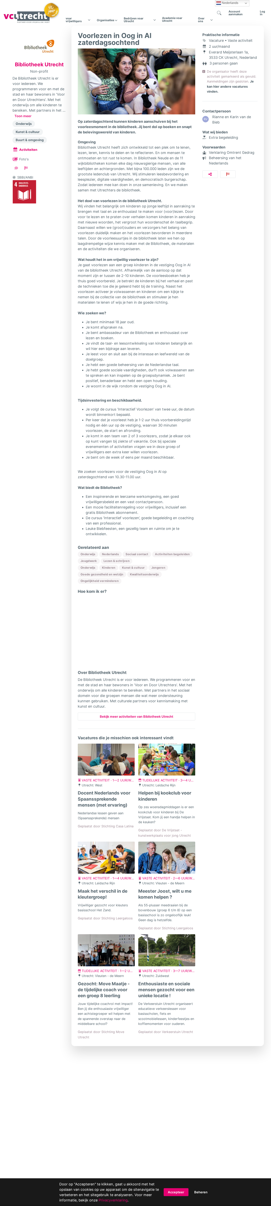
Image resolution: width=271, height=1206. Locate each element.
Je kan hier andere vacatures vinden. (230, 86)
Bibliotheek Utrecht (39, 64)
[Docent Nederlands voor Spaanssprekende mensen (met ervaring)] (106, 760)
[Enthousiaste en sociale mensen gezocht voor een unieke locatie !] (166, 950)
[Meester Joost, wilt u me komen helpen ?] (166, 858)
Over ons (201, 20)
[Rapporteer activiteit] (228, 174)
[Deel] (210, 174)
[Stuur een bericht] (16, 168)
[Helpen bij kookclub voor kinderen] (166, 760)
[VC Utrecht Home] (31, 13)
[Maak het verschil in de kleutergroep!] (106, 858)
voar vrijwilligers (74, 20)
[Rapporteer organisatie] (26, 168)
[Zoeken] (219, 13)
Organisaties (105, 20)
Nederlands (229, 3)
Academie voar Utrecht (172, 19)
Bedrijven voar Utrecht (133, 20)
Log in (262, 13)
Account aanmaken (236, 13)
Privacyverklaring (113, 1200)
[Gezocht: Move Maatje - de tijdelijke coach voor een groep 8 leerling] (106, 950)
